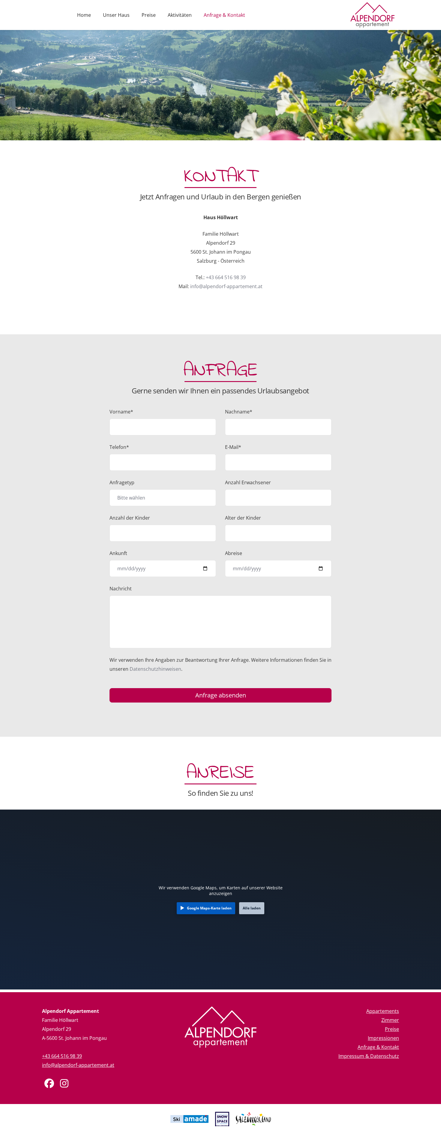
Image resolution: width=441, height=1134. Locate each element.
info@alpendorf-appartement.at (226, 286)
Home (84, 15)
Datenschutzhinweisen (155, 669)
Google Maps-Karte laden (209, 908)
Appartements (382, 1011)
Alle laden (252, 908)
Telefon (119, 447)
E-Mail (233, 447)
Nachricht (121, 588)
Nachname (238, 411)
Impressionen (383, 1038)
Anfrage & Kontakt (224, 15)
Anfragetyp (122, 482)
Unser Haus (116, 15)
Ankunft (118, 553)
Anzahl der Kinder (130, 518)
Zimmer (390, 1020)
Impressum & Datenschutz (368, 1056)
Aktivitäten (180, 15)
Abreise (233, 553)
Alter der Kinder (243, 518)
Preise (149, 15)
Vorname (121, 411)
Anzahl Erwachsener (248, 482)
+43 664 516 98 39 (226, 277)
